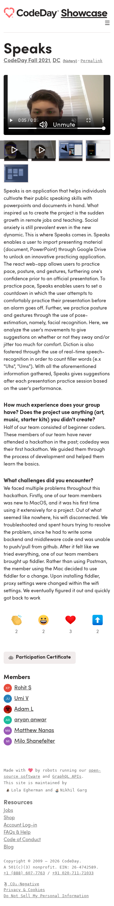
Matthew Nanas (34, 730)
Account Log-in (20, 825)
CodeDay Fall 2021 (27, 61)
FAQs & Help (17, 832)
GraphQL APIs (66, 776)
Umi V (21, 698)
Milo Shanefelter (34, 741)
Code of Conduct (22, 839)
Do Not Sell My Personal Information (46, 896)
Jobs (8, 810)
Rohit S (22, 688)
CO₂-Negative (24, 884)
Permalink (91, 60)
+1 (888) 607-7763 (24, 873)
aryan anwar (30, 720)
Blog (9, 847)
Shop (9, 818)
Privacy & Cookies (24, 889)
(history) (70, 61)
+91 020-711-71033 (73, 873)
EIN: (66, 867)
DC (56, 61)
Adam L (23, 709)
